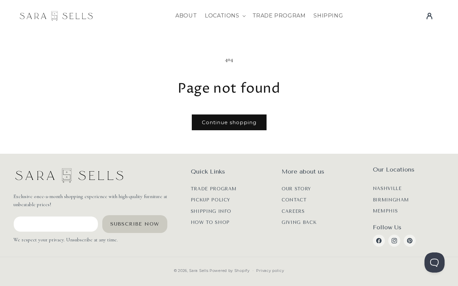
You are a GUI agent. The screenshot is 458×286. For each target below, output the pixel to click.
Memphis (385, 210)
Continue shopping (229, 122)
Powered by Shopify (230, 270)
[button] (224, 15)
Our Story (296, 188)
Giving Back (299, 222)
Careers (293, 211)
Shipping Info (211, 211)
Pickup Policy (210, 199)
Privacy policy (270, 270)
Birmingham (391, 199)
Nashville (387, 188)
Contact (294, 199)
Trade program (214, 188)
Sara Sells (198, 270)
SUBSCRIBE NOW (134, 224)
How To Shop (210, 222)
